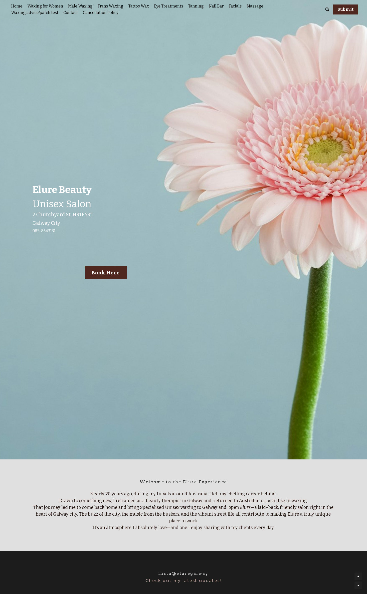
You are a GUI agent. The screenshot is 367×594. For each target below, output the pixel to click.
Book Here (106, 273)
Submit (346, 9)
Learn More (29, 562)
